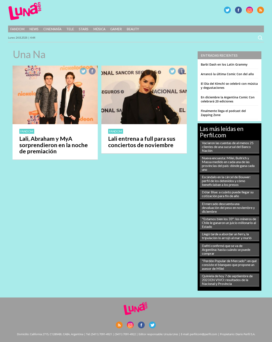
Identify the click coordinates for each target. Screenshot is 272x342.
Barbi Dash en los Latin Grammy (224, 64)
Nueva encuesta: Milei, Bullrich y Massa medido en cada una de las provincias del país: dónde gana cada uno (228, 163)
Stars (83, 29)
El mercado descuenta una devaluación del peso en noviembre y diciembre (228, 207)
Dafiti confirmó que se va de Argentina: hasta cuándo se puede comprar (226, 249)
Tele (70, 29)
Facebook (238, 10)
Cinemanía (52, 29)
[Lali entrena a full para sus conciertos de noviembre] (144, 123)
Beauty (133, 29)
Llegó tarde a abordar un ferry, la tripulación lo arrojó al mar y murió (227, 236)
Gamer (116, 29)
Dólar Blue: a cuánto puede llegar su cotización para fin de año (228, 194)
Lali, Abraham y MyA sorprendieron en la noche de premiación (53, 145)
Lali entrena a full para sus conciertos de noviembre (141, 141)
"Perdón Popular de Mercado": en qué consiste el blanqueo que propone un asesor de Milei (229, 264)
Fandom (17, 29)
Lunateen (25, 11)
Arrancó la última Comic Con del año (227, 74)
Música (99, 29)
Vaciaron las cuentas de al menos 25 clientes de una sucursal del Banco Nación (228, 146)
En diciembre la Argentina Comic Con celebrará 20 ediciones (228, 99)
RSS (260, 10)
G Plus (249, 10)
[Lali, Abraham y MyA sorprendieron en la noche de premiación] (55, 123)
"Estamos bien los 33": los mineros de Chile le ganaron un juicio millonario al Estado (229, 222)
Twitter (227, 10)
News (33, 29)
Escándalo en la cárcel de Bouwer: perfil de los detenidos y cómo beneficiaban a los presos (226, 181)
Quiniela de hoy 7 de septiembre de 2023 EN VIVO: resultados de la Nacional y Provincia (227, 280)
